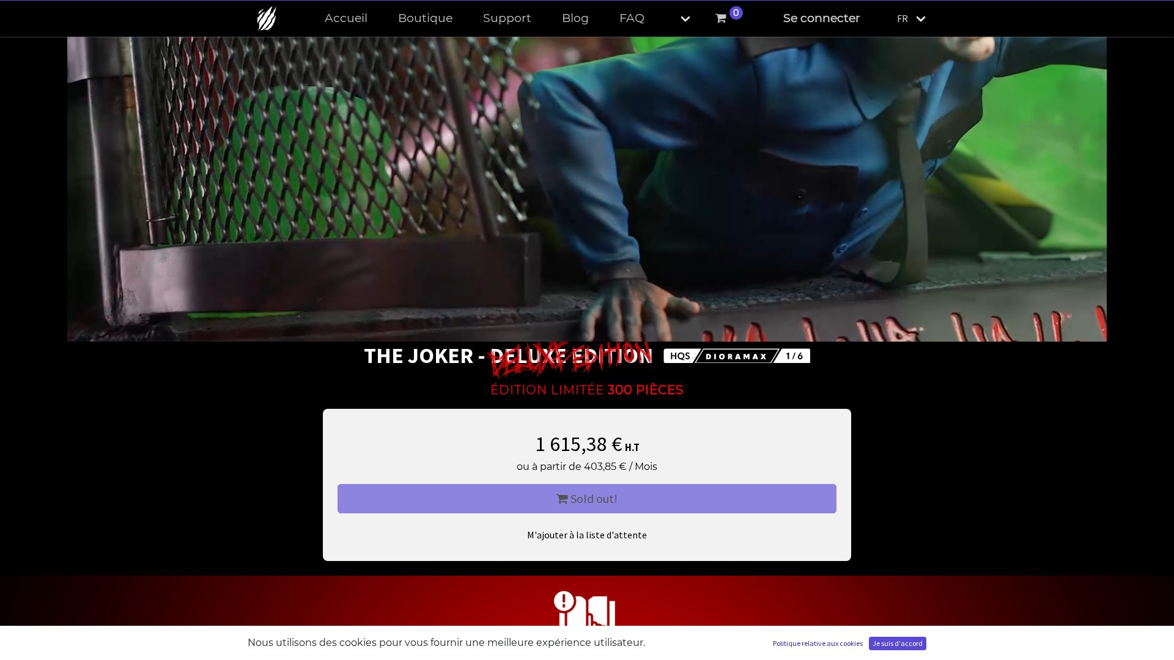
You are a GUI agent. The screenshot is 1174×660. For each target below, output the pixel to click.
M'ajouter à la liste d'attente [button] (587, 535)
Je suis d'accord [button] (898, 643)
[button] (675, 19)
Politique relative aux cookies (818, 643)
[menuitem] (346, 19)
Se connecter (821, 18)
